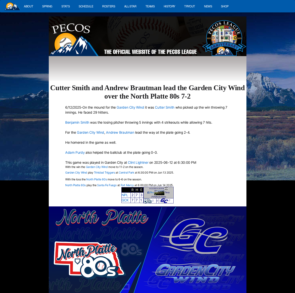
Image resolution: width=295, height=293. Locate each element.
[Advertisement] (123, 70)
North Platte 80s (96, 179)
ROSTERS (108, 6)
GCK (125, 200)
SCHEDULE (86, 6)
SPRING (47, 6)
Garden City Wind (130, 107)
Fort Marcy (127, 185)
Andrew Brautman (120, 132)
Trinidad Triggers (104, 172)
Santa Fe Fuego (107, 185)
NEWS (208, 6)
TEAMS (150, 6)
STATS (65, 6)
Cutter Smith (164, 107)
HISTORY (169, 6)
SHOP (225, 6)
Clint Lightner (138, 163)
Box (152, 192)
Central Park (126, 172)
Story (167, 192)
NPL (125, 195)
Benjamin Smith (77, 122)
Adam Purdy (74, 153)
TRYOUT (189, 6)
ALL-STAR (130, 6)
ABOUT (28, 6)
